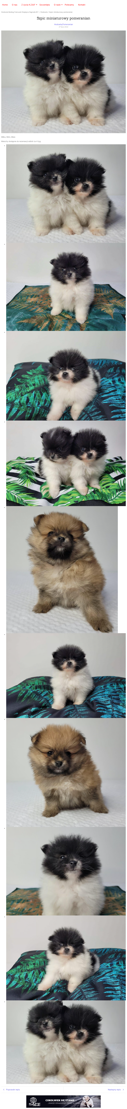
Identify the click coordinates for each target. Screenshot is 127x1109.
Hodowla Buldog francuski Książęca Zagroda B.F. (20, 12)
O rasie (57, 4)
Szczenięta (44, 4)
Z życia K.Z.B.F (28, 4)
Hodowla (44, 12)
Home (5, 4)
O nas (14, 4)
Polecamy (69, 4)
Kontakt (81, 4)
